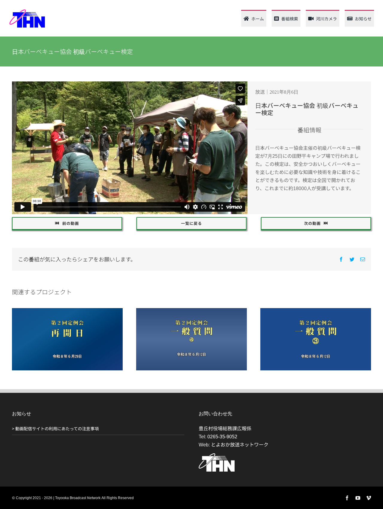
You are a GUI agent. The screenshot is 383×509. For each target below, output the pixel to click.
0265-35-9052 (222, 436)
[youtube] (357, 498)
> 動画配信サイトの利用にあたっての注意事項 (55, 428)
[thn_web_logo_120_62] (27, 11)
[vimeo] (368, 498)
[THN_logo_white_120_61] (217, 455)
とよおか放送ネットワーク (239, 444)
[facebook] (347, 498)
